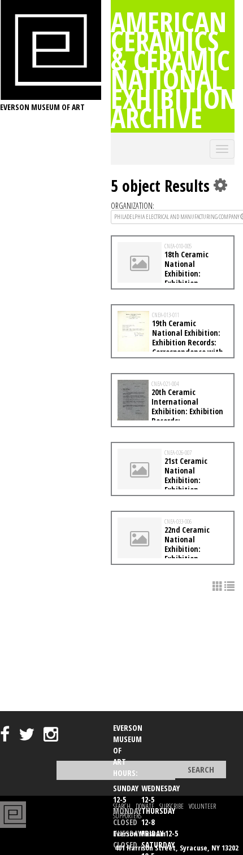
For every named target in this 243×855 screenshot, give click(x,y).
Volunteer (202, 806)
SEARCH (122, 806)
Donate (145, 806)
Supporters (127, 816)
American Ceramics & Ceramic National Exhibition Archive (174, 69)
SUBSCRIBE (171, 806)
